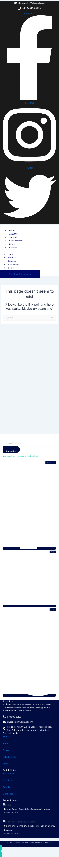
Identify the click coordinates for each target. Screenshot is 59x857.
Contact (13, 247)
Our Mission (8, 780)
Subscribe (11, 451)
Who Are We (8, 773)
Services (13, 237)
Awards (6, 787)
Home (12, 230)
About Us (13, 234)
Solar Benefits (15, 240)
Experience (8, 793)
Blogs (5, 763)
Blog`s (12, 244)
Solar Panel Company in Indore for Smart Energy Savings (29, 828)
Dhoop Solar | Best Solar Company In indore (27, 808)
